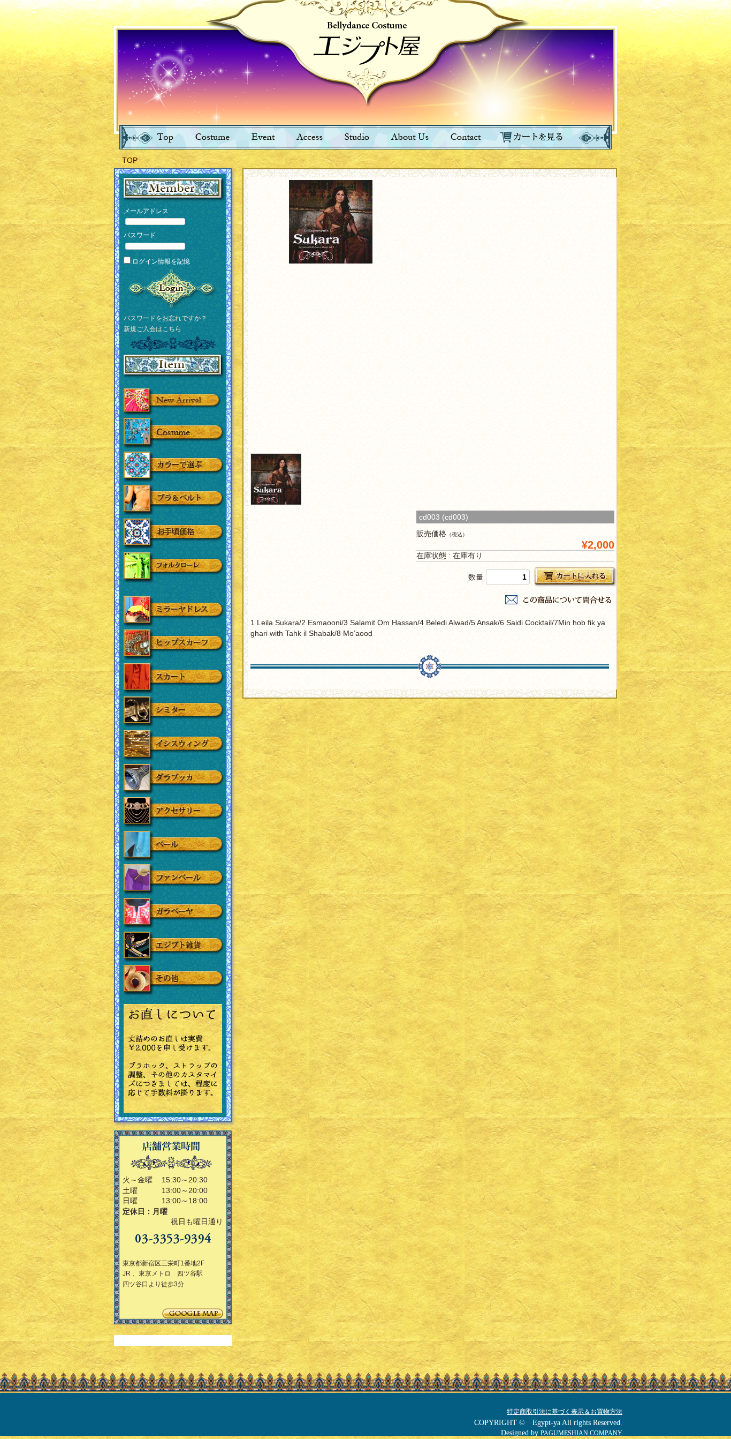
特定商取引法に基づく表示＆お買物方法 (564, 1411)
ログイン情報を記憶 (160, 261)
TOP (130, 160)
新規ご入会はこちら (152, 328)
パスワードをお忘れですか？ (165, 317)
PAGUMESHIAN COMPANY (581, 1433)
